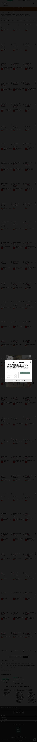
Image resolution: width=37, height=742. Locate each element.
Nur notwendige (10, 372)
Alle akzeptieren (25, 372)
